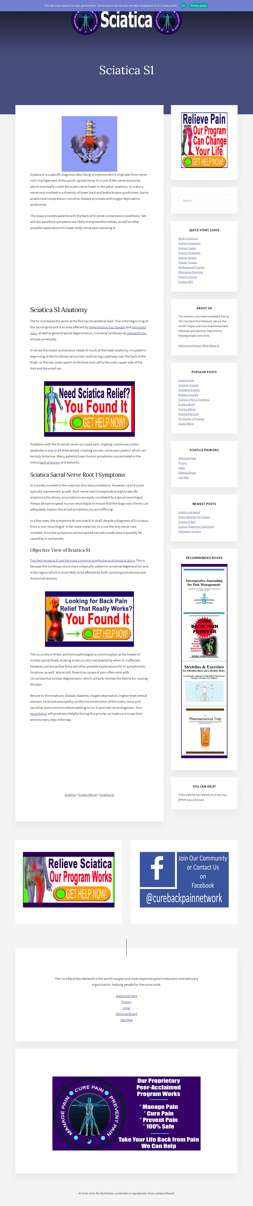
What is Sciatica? (188, 238)
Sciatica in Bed (186, 522)
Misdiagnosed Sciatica (191, 267)
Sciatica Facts (186, 380)
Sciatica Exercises (188, 414)
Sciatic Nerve (88, 794)
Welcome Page (187, 458)
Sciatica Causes (187, 248)
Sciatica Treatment (189, 253)
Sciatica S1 (107, 794)
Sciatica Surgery (187, 257)
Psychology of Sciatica (191, 418)
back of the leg (49, 462)
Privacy (182, 463)
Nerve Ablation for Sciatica (194, 517)
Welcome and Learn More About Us (198, 345)
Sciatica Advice (187, 409)
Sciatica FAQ (185, 281)
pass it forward (195, 799)
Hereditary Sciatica (189, 531)
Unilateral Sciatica (189, 390)
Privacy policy (199, 5)
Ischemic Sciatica (188, 385)
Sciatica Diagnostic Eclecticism (196, 526)
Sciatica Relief (186, 404)
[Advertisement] (89, 262)
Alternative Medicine (190, 272)
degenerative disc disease (107, 327)
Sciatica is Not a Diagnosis (193, 399)
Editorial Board (187, 472)
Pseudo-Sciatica (187, 262)
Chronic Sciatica (187, 277)
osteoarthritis (136, 333)
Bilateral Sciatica (188, 394)
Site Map (183, 477)
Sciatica (70, 794)
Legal (181, 467)
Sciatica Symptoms (189, 243)
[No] (248, 5)
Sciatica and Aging (189, 512)
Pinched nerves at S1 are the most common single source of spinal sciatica (82, 560)
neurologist (38, 713)
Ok (183, 5)
